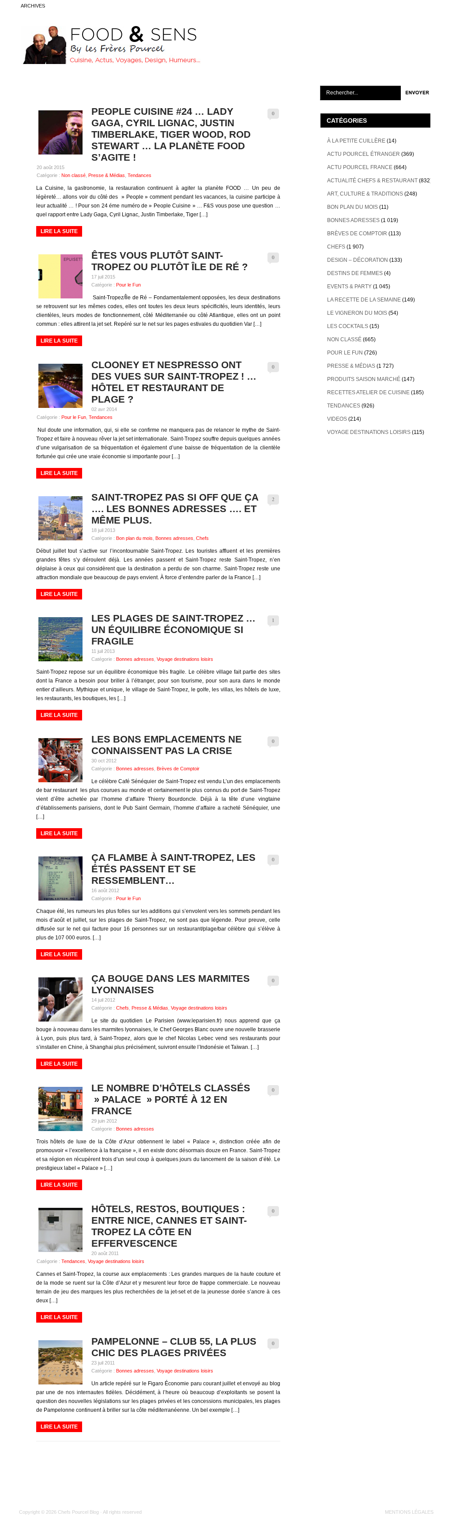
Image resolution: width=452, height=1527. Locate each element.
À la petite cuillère (356, 141)
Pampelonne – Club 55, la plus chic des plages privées (173, 1347)
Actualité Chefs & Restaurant (372, 180)
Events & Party (349, 286)
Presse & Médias (106, 175)
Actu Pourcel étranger (363, 154)
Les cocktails (347, 326)
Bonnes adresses (174, 538)
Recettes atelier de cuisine (368, 392)
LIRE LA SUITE (59, 231)
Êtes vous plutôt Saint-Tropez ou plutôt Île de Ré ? (169, 261)
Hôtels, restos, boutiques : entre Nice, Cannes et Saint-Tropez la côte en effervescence (169, 1226)
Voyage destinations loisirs (185, 659)
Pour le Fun (128, 284)
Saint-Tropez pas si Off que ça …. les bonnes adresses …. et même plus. (174, 509)
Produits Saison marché (363, 379)
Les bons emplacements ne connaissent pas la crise (166, 745)
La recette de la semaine (364, 300)
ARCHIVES (33, 5)
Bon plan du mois (134, 538)
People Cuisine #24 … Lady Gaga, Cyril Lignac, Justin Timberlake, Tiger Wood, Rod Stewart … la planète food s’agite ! (171, 134)
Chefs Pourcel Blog (78, 1512)
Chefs (202, 538)
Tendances (139, 175)
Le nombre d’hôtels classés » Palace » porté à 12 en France (170, 1099)
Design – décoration (357, 260)
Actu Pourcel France (359, 167)
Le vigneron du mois (357, 313)
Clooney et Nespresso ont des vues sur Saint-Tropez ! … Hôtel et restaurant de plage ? (173, 382)
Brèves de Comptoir (178, 768)
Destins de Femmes (355, 273)
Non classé (73, 175)
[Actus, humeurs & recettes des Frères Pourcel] (110, 62)
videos (337, 419)
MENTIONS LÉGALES (409, 1512)
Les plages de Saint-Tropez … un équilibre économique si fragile (173, 630)
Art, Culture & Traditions (365, 194)
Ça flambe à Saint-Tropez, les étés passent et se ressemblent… (173, 869)
